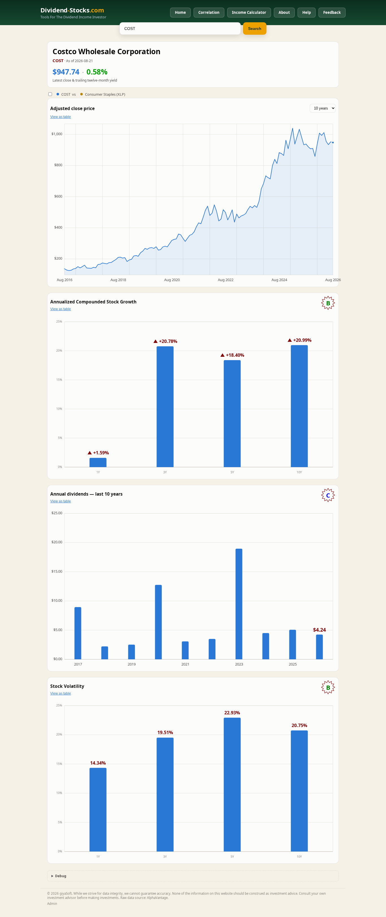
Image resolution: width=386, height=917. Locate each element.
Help (306, 12)
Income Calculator (249, 12)
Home (180, 12)
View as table (60, 117)
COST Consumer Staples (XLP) (93, 94)
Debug (60, 876)
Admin (52, 903)
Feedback (332, 12)
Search (254, 28)
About (284, 12)
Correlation (209, 12)
